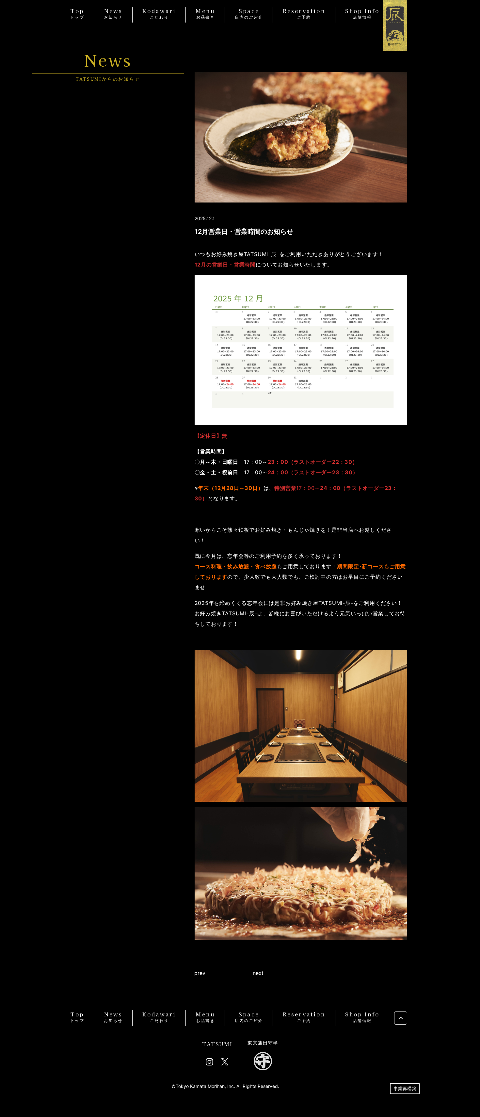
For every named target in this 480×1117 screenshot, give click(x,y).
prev (199, 973)
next (258, 973)
